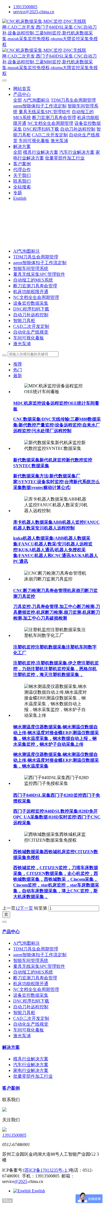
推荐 (17, 364)
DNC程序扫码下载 (31, 309)
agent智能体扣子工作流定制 (39, 262)
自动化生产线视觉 (30, 332)
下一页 (26, 908)
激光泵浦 (22, 343)
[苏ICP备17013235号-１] (46, 1170)
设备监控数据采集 (30, 303)
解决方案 (11, 1047)
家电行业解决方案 (30, 1070)
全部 (17, 100)
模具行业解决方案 (30, 1059)
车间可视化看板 (28, 338)
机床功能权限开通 (30, 291)
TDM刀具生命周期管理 (35, 257)
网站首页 (22, 88)
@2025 (20, 1181)
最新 (17, 375)
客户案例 (11, 1088)
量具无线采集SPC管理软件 (39, 274)
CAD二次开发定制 (31, 326)
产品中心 (11, 931)
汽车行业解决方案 (30, 1064)
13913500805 (25, 6)
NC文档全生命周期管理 (36, 297)
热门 (17, 370)
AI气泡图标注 (26, 251)
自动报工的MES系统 (33, 280)
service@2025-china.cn (33, 11)
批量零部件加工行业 (33, 1076)
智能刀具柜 (24, 320)
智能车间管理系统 (30, 268)
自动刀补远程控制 (30, 314)
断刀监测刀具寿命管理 (35, 285)
